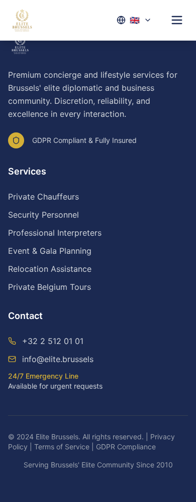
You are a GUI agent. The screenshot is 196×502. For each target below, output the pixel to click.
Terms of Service (61, 446)
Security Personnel (43, 215)
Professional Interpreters (55, 233)
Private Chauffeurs (43, 197)
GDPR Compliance (126, 446)
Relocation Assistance (49, 269)
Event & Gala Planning (49, 251)
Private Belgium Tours (49, 287)
